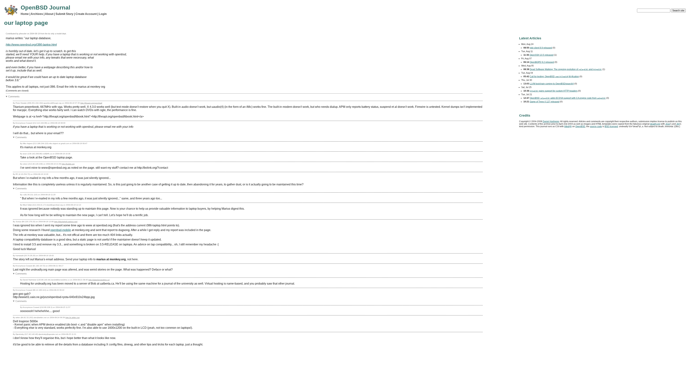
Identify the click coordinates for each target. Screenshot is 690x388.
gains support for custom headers (554, 91)
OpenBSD (580, 126)
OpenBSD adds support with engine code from (568, 98)
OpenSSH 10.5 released (541, 55)
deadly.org (655, 124)
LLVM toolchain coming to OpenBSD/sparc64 (552, 83)
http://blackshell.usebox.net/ (65, 222)
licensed (611, 126)
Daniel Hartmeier (551, 121)
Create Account (86, 13)
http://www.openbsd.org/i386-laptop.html (31, 44)
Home (25, 13)
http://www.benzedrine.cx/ (99, 280)
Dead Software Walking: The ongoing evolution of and (566, 69)
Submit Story (64, 13)
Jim (678, 124)
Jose (667, 124)
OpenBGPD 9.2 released (542, 62)
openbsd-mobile (60, 230)
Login (103, 13)
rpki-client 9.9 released (541, 48)
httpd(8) (568, 126)
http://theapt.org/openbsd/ (91, 103)
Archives (37, 13)
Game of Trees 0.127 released (544, 101)
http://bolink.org (68, 164)
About (49, 13)
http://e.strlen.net (72, 317)
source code (596, 126)
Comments (14, 96)
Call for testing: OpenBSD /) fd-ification (554, 76)
